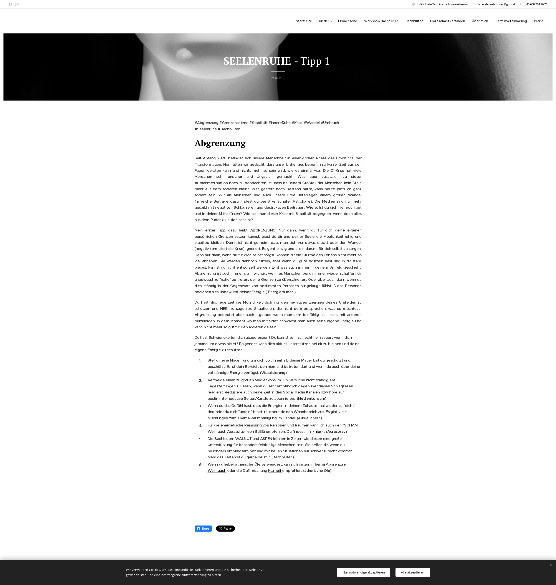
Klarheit (275, 470)
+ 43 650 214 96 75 (535, 4)
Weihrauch (217, 470)
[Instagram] (17, 4)
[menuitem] (305, 21)
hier (318, 431)
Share (206, 528)
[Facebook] (10, 4)
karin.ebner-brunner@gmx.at (496, 4)
